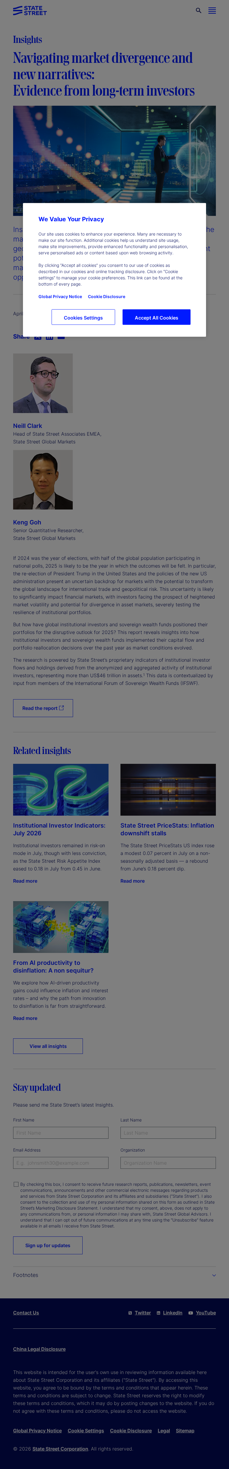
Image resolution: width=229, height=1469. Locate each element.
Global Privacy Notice (60, 296)
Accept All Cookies (156, 318)
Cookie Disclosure (106, 296)
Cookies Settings (83, 318)
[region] (114, 270)
